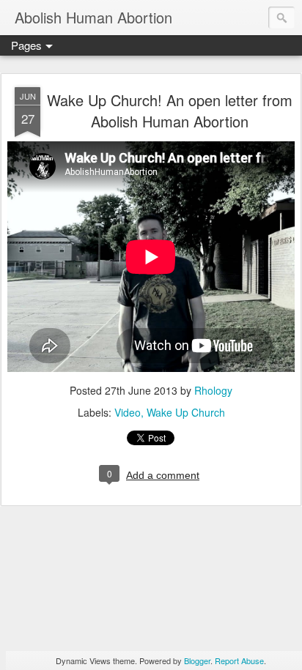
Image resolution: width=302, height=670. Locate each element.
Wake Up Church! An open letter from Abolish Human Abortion (169, 110)
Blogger (197, 660)
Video (127, 412)
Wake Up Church (186, 412)
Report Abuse (239, 660)
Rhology (213, 390)
